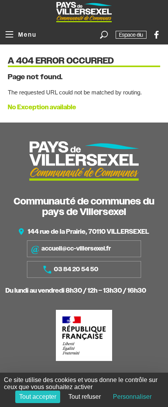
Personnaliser (132, 396)
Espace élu (131, 35)
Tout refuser (84, 396)
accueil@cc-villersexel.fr (76, 248)
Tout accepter (37, 396)
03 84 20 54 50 (76, 269)
